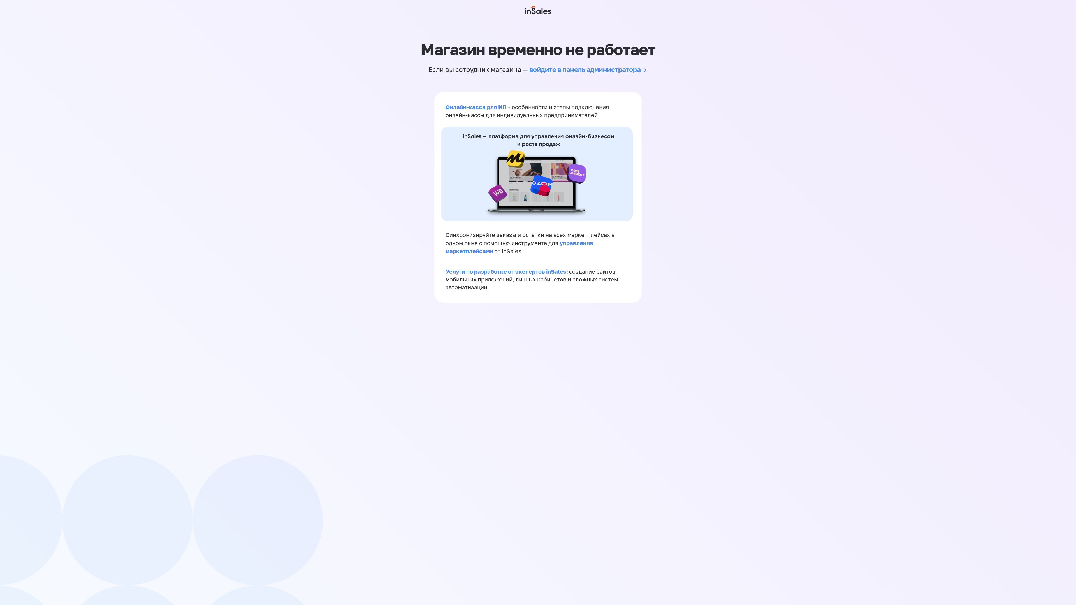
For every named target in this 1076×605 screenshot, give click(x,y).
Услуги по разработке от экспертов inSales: (507, 271)
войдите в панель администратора (585, 69)
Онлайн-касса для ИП (476, 107)
